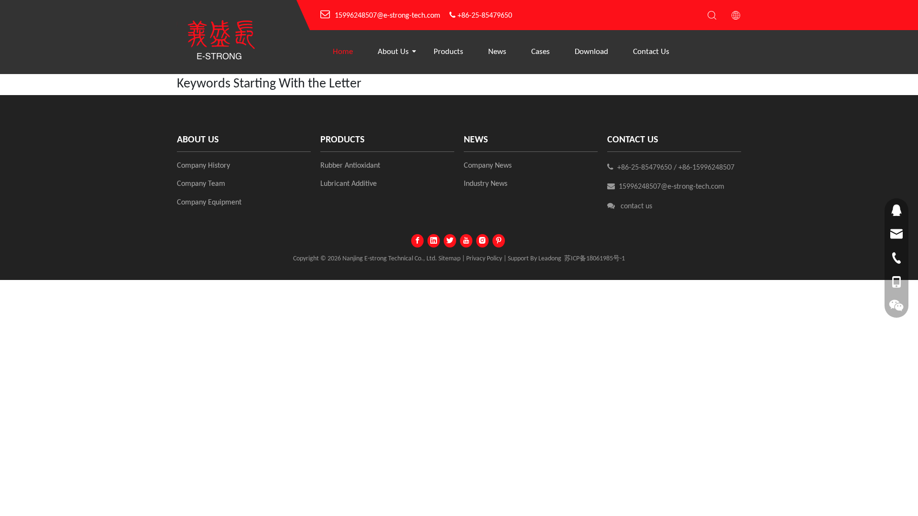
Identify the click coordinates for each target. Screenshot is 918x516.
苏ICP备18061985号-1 (594, 258)
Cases (540, 52)
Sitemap (449, 258)
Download (591, 52)
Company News (488, 166)
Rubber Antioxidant (350, 166)
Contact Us (651, 52)
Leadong (549, 258)
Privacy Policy (484, 258)
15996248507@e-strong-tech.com (387, 16)
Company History (203, 166)
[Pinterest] (498, 240)
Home (343, 52)
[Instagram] (482, 240)
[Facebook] (417, 240)
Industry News (485, 184)
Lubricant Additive (348, 184)
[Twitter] (450, 240)
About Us (393, 52)
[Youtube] (466, 240)
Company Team (201, 184)
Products (448, 52)
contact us (636, 206)
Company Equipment (209, 202)
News (497, 52)
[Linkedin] (433, 240)
